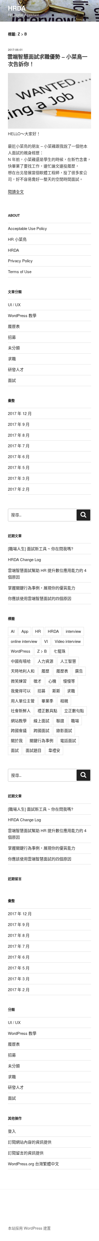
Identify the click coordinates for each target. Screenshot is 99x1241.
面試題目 (33, 750)
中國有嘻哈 (21, 661)
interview (73, 631)
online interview (24, 641)
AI (13, 631)
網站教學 (19, 720)
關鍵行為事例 (41, 740)
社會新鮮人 (21, 710)
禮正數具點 (47, 710)
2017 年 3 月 (19, 478)
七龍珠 (59, 651)
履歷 (45, 671)
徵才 (37, 681)
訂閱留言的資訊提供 (26, 1153)
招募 (12, 337)
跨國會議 (19, 730)
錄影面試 (64, 730)
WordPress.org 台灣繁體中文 (33, 1163)
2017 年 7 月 (19, 445)
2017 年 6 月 (19, 456)
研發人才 (16, 369)
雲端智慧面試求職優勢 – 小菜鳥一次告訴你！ (47, 60)
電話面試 (68, 740)
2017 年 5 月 (19, 467)
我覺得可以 (21, 690)
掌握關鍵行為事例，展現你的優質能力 (41, 587)
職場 (75, 720)
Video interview (68, 641)
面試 (12, 380)
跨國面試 (41, 730)
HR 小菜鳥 (17, 239)
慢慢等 (69, 681)
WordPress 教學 (22, 315)
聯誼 (60, 720)
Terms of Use (19, 271)
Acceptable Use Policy (27, 228)
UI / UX (14, 304)
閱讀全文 (16, 191)
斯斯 (56, 690)
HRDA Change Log (24, 559)
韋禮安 (54, 750)
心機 (52, 681)
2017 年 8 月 (19, 435)
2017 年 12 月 (20, 413)
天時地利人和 (23, 671)
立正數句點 (74, 710)
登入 (12, 1131)
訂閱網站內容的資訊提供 (29, 1142)
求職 (12, 358)
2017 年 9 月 (19, 424)
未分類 (14, 347)
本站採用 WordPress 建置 (29, 1228)
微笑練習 (19, 681)
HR (38, 631)
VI (46, 641)
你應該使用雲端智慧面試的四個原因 (39, 598)
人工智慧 (68, 661)
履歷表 (14, 326)
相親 (64, 700)
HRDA (17, 7)
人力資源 (45, 661)
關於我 (17, 740)
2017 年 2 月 (19, 489)
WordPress (20, 651)
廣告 (79, 671)
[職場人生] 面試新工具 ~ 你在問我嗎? (40, 548)
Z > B (42, 651)
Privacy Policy (20, 260)
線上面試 (41, 720)
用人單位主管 (23, 700)
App (24, 631)
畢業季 (47, 700)
